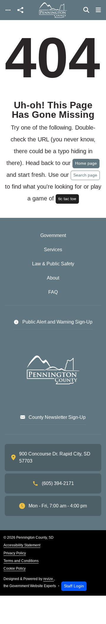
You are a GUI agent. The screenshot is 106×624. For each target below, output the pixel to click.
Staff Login (74, 586)
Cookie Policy (15, 568)
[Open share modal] (20, 10)
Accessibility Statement (22, 545)
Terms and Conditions (21, 561)
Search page (85, 175)
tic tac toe (67, 198)
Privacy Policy (15, 553)
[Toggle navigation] (8, 10)
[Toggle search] (86, 10)
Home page (86, 163)
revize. (48, 579)
